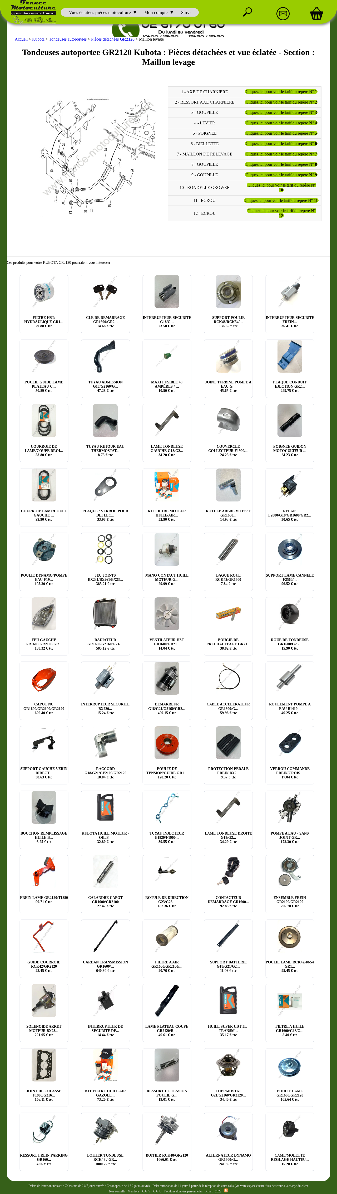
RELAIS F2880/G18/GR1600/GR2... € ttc (289, 515)
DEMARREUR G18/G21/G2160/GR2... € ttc (166, 708)
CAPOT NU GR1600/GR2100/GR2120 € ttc (43, 708)
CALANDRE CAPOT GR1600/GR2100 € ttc (105, 902)
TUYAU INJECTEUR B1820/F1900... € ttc (167, 837)
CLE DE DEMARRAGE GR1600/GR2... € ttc (105, 322)
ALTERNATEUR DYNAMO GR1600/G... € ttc (228, 1159)
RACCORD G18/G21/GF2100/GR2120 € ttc (105, 773)
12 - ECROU (205, 213)
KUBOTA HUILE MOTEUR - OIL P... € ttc (105, 837)
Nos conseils (117, 1191)
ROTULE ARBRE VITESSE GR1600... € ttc (228, 515)
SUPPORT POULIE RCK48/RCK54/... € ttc (228, 322)
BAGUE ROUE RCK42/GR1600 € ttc (228, 579)
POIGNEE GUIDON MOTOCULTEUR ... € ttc (289, 451)
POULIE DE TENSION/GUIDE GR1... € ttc (166, 773)
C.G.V (146, 1191)
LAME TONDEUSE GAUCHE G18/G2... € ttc (167, 451)
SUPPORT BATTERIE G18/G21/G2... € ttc (228, 966)
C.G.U (157, 1191)
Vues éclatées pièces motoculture (100, 12)
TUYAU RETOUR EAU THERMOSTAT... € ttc (105, 451)
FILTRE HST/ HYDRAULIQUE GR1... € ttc (43, 322)
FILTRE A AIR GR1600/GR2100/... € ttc (166, 966)
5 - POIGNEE (205, 133)
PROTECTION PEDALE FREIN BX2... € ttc (228, 773)
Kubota (38, 39)
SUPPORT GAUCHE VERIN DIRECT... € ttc (43, 773)
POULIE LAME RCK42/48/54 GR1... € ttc (290, 966)
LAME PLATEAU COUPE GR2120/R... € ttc (166, 1031)
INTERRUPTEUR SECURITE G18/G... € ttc (167, 322)
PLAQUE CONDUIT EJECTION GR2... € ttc (289, 386)
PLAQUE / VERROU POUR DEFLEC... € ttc (105, 515)
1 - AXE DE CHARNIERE (204, 91)
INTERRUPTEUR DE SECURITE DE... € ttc (105, 1031)
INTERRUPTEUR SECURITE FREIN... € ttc (290, 322)
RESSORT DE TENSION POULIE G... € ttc (167, 1095)
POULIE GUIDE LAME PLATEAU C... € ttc (43, 386)
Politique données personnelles (184, 1191)
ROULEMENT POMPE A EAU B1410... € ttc (290, 708)
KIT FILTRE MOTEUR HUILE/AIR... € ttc (167, 515)
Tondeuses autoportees (68, 39)
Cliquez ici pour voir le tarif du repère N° (281, 91)
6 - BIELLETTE (205, 143)
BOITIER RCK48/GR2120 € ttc (167, 1157)
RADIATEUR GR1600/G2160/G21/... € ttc (105, 644)
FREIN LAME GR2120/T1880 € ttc (44, 900)
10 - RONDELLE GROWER (205, 187)
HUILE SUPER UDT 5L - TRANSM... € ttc (228, 1031)
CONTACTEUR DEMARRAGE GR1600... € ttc (228, 902)
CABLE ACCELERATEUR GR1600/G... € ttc (228, 708)
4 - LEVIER (204, 122)
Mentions (134, 1191)
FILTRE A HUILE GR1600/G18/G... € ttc (289, 1031)
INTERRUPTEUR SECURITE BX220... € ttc (105, 708)
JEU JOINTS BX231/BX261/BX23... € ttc (105, 579)
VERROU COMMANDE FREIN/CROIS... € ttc (290, 773)
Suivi (186, 12)
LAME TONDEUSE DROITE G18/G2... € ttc (228, 837)
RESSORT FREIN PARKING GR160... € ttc (44, 1159)
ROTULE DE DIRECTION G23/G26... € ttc (167, 902)
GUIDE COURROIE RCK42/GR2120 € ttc (43, 966)
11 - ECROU (205, 200)
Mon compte (156, 12)
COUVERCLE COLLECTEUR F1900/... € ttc (228, 451)
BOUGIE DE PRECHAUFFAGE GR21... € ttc (228, 644)
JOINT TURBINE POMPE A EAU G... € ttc (228, 386)
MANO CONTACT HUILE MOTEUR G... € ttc (167, 579)
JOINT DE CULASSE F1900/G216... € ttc (43, 1095)
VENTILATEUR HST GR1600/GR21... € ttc (167, 644)
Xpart (208, 1191)
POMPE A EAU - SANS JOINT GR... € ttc (290, 837)
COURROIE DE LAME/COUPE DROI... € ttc (44, 451)
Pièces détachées (113, 39)
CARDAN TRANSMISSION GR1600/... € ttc (105, 966)
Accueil (21, 39)
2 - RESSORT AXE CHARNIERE (205, 102)
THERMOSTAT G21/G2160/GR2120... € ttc (228, 1095)
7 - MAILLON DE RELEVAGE (204, 154)
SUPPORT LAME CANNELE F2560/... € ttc (290, 579)
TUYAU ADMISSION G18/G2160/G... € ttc (105, 386)
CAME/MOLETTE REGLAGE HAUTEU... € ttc (290, 1159)
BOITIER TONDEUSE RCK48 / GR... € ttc (105, 1159)
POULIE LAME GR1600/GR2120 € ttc (289, 1095)
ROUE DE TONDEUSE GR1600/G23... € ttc (290, 644)
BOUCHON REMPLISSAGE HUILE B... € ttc (44, 837)
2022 (218, 1191)
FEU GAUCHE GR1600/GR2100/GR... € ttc (44, 644)
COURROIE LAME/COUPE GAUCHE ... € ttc (44, 515)
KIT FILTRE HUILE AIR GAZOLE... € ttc (105, 1095)
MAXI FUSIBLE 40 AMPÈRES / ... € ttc (166, 386)
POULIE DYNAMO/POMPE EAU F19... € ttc (44, 579)
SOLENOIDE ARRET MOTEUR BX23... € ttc (43, 1031)
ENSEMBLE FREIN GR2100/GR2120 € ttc (290, 902)
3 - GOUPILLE (204, 112)
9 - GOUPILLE (204, 174)
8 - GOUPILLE (204, 164)
